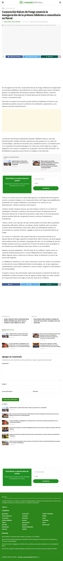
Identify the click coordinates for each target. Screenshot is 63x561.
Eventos (24, 520)
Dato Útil (4, 524)
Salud (44, 518)
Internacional (25, 522)
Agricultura (5, 513)
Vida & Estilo (45, 524)
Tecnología (45, 520)
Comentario (5, 363)
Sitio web (35, 391)
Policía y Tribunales (47, 513)
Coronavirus (5, 518)
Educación (25, 518)
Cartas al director (7, 516)
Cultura (4, 522)
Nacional (24, 524)
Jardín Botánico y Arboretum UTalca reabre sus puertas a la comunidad (20, 163)
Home (3, 8)
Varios (44, 522)
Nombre (4, 384)
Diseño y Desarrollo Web (25, 557)
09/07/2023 (25, 21)
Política (44, 516)
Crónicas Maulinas (7, 520)
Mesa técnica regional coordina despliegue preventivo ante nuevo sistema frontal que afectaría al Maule (50, 345)
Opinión (24, 529)
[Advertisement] (31, 71)
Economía (25, 516)
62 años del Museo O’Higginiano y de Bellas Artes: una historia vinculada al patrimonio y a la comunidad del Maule (19, 345)
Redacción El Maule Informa (12, 21)
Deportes (4, 529)
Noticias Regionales (10, 8)
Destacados (34, 21)
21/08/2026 (15, 166)
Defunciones (5, 527)
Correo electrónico (7, 391)
